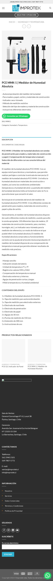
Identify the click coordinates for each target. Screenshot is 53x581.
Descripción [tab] (7, 140)
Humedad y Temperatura (31, 22)
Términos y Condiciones (14, 506)
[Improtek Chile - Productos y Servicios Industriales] (26, 8)
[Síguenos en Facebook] (4, 530)
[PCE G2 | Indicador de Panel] (13, 350)
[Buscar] (50, 8)
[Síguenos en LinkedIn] (13, 530)
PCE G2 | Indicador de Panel (12, 366)
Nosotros (8, 491)
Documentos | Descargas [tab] (13, 145)
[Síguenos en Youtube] (17, 530)
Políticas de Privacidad (13, 511)
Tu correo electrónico (10, 543)
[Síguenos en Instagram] (9, 530)
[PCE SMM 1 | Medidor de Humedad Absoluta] (39, 350)
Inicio (12, 22)
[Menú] (3, 8)
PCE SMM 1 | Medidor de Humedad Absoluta (37, 367)
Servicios (8, 496)
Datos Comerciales (12, 501)
